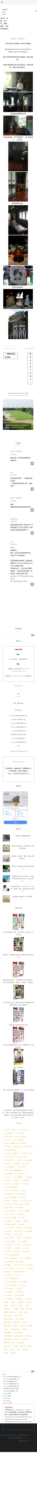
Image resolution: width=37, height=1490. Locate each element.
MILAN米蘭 (17, 1221)
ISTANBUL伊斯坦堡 (20, 1194)
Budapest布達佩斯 (18, 1140)
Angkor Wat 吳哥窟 (9, 1129)
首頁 (18, 746)
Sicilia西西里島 (20, 1261)
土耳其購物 (15, 1309)
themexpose (22, 1435)
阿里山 (12, 1349)
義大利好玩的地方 (18, 1332)
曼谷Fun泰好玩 (18, 39)
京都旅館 (6, 1302)
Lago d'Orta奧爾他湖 (24, 1211)
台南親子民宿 (7, 1309)
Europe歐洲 (7, 1177)
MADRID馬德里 (8, 1221)
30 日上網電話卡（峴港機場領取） (18, 659)
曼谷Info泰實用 (20, 1319)
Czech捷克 (7, 1163)
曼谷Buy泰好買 (23, 1312)
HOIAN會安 (7, 1184)
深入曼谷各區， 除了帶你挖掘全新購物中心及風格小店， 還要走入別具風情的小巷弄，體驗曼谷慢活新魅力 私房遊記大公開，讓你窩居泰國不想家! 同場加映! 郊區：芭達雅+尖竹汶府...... (18, 1113)
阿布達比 (6, 1349)
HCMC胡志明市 (16, 1180)
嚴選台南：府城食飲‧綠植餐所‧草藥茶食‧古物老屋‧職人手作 (18, 956)
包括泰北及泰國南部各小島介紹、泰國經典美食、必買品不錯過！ (18, 1046)
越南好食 (30, 1346)
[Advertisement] (18, 1470)
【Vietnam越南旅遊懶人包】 (18, 723)
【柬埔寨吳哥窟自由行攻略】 (18, 734)
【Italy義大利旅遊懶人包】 (18, 719)
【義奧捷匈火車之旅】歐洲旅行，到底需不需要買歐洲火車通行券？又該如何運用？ (22, 878)
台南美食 (27, 1305)
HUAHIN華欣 (15, 1184)
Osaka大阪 (7, 1234)
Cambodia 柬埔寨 (28, 1146)
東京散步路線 (7, 1325)
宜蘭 (22, 1309)
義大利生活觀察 (7, 1339)
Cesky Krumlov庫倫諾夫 (11, 1153)
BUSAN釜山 (7, 1140)
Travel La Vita (4, 12)
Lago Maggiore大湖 (9, 1211)
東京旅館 (15, 1325)
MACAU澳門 (22, 1217)
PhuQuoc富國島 (22, 1241)
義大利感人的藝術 (18, 1336)
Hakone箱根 (25, 1184)
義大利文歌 (28, 1336)
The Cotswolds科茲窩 (10, 1285)
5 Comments (29, 348)
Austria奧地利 (8, 1133)
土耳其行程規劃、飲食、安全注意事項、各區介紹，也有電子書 (18, 933)
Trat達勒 (18, 1288)
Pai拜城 (18, 1238)
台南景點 (20, 1305)
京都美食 (13, 1302)
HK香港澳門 (26, 1180)
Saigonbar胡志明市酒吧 (10, 1258)
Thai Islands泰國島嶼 (10, 1282)
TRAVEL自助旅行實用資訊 (18, 1271)
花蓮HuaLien (7, 1346)
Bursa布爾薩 (16, 1146)
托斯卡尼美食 (29, 1309)
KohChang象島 (8, 1207)
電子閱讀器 (25, 1349)
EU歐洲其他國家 (8, 1173)
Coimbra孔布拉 (27, 1160)
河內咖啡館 (22, 1325)
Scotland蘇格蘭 (8, 1261)
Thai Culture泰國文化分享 (11, 1278)
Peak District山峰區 (9, 1241)
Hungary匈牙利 (8, 1194)
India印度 (6, 1200)
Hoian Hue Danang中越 (11, 1190)
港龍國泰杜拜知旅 (15, 1329)
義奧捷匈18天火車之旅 (9, 1342)
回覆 (32, 463)
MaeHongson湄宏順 (9, 1224)
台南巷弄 (6, 1305)
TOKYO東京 (7, 1271)
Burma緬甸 (7, 1146)
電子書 (18, 1349)
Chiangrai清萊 (8, 1160)
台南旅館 (13, 1305)
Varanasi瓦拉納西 (19, 1295)
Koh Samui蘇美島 (24, 1204)
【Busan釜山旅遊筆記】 (18, 738)
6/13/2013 (13, 454)
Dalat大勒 (25, 1163)
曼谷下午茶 (17, 1322)
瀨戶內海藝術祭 (7, 1332)
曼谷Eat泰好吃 (7, 1315)
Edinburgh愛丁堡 (20, 1173)
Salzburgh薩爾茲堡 (25, 1258)
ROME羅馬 (16, 1248)
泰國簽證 (30, 1325)
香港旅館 (6, 1353)
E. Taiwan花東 (21, 1167)
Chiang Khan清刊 (9, 1157)
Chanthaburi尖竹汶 (26, 1153)
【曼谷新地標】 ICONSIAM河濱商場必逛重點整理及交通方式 (16, 426)
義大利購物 (25, 1339)
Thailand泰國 (22, 1282)
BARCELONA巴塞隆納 (20, 1136)
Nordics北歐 (7, 1231)
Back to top (24, 1441)
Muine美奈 (21, 1224)
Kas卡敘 (14, 1204)
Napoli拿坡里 (27, 1227)
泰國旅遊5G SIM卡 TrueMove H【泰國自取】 (18, 676)
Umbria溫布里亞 (8, 1292)
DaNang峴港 (16, 1163)
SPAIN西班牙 (25, 1251)
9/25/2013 (13, 521)
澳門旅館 (24, 1329)
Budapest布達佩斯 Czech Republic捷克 (15, 1143)
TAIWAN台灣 (29, 1268)
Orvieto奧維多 (28, 1231)
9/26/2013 (13, 544)
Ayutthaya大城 (19, 1133)
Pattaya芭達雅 (27, 1238)
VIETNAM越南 (7, 1295)
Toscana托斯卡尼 (9, 1288)
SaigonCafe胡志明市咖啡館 (11, 1255)
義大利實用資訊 (7, 1336)
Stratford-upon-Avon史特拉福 (23, 1265)
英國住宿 (16, 1346)
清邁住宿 (6, 1329)
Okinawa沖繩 (17, 1231)
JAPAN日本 (15, 1200)
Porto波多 (18, 1244)
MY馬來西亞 (26, 1221)
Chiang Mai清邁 (21, 1157)
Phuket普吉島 (8, 1244)
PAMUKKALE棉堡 (17, 1234)
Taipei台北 (17, 1275)
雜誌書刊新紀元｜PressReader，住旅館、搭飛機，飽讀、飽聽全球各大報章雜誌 (22, 889)
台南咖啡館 (20, 1302)
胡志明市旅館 (20, 1342)
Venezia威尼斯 (8, 1298)
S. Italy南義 (25, 1248)
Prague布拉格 (27, 1244)
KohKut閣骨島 (19, 1207)
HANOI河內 (7, 1180)
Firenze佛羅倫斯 (17, 1177)
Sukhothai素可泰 (9, 1268)
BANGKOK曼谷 (8, 1136)
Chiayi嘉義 (18, 1160)
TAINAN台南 (19, 1268)
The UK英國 (22, 1285)
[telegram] (7, 349)
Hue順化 (22, 1190)
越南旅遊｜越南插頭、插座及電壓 (22, 896)
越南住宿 (23, 1346)
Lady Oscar (16, 451)
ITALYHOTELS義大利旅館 (10, 1197)
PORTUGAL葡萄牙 (8, 1238)
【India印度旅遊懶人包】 (18, 731)
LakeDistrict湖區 (9, 1214)
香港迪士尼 (13, 1353)
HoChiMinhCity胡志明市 (10, 1187)
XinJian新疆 (28, 1298)
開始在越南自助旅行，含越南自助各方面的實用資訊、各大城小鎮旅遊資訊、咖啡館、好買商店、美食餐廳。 (18, 981)
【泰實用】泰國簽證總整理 (22, 836)
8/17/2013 (13, 501)
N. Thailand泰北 (8, 1227)
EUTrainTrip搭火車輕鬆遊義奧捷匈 (13, 1170)
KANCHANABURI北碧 (26, 1200)
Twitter (18, 696)
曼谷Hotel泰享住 (8, 1319)
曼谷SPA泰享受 (8, 1322)
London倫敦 (19, 1214)
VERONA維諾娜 (19, 1292)
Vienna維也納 (18, 1298)
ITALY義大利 (22, 1197)
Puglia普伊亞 (7, 1248)
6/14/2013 (13, 475)
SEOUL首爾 (17, 1251)
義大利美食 (17, 1339)
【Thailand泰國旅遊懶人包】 (18, 727)
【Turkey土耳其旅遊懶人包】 (18, 742)
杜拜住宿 (24, 1322)
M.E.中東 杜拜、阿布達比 (10, 1217)
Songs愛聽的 (7, 1265)
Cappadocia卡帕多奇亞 (10, 1150)
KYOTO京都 (7, 1204)
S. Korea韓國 (7, 1251)
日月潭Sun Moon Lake (10, 1312)
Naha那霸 (18, 1227)
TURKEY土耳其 (8, 1275)
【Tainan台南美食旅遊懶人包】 (18, 715)
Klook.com (18, 710)
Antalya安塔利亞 (22, 1129)
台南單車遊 (28, 1302)
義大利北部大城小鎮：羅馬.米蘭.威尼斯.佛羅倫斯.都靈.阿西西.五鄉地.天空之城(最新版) (18, 1004)
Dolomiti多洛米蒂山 (9, 1167)
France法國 (28, 1177)
